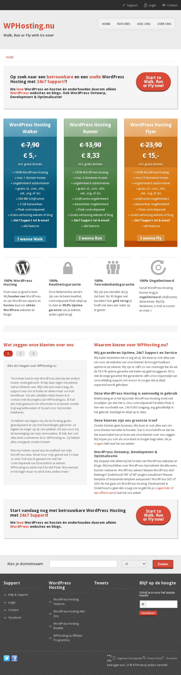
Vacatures (14, 617)
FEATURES (123, 24)
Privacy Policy (154, 658)
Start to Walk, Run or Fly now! (153, 81)
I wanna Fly (150, 238)
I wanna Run (90, 238)
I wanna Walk (30, 239)
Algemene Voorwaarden (130, 658)
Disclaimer (171, 658)
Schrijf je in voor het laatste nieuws (157, 594)
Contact (172, 5)
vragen (98, 443)
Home (10, 57)
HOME (106, 24)
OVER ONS (164, 24)
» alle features (30, 226)
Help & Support (18, 594)
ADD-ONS (144, 24)
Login (152, 5)
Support (132, 5)
